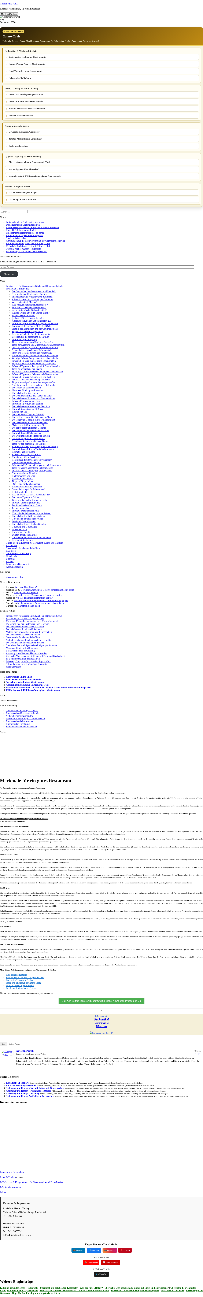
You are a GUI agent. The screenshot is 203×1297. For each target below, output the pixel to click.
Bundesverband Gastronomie (19, 721)
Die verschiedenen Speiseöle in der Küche (32, 326)
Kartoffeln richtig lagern (29, 606)
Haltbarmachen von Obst (23, 476)
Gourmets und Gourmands (24, 526)
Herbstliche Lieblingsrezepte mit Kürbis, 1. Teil (28, 246)
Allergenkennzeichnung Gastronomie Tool (27, 685)
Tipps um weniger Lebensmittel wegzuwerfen (33, 382)
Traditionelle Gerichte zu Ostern (27, 505)
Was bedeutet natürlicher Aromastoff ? (30, 304)
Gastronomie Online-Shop (18, 553)
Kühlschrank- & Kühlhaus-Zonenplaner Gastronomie (35, 176)
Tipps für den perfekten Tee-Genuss (28, 444)
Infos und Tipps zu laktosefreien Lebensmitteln (34, 361)
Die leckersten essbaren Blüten (26, 387)
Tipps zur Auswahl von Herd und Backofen (32, 342)
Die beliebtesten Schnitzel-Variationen (30, 422)
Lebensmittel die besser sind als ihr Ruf (30, 337)
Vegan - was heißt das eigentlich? (27, 331)
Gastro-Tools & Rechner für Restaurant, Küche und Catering (34, 543)
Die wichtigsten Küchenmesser (26, 433)
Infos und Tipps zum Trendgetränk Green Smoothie (36, 366)
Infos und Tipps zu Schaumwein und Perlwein (33, 377)
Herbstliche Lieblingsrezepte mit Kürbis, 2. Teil (28, 243)
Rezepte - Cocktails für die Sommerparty (31, 334)
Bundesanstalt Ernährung (18, 724)
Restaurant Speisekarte (22, 540)
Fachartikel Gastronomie (17, 288)
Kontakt (10, 561)
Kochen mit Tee (19, 411)
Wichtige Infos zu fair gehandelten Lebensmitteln (35, 358)
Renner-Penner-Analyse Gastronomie (27, 64)
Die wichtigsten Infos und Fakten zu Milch (32, 395)
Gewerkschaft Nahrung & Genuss (22, 710)
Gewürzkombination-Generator (24, 132)
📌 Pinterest (125, 1250)
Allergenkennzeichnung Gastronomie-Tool (29, 162)
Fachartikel (101, 1019)
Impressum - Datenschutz (18, 564)
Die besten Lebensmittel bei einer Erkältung (32, 417)
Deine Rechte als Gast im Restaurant (23, 224)
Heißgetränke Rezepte (22, 492)
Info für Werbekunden (10, 1187)
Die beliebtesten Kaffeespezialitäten (28, 516)
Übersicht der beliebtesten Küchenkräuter (31, 513)
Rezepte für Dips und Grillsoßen (27, 486)
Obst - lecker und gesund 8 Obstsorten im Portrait (35, 347)
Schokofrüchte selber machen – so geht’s (25, 233)
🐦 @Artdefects (101, 1274)
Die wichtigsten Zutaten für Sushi (27, 409)
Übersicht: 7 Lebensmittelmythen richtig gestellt (135, 1290)
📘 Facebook (94, 1250)
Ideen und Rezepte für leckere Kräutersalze (32, 353)
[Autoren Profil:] (8, 1055)
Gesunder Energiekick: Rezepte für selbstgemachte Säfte (47, 589)
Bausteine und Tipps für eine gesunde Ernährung (35, 446)
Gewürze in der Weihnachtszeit (26, 462)
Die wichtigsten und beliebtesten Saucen (31, 436)
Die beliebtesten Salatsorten (25, 393)
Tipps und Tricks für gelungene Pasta (29, 500)
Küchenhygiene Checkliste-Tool (24, 169)
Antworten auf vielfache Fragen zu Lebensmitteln (35, 355)
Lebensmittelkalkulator (20, 78)
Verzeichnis (11, 556)
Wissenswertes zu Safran (23, 315)
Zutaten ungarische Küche (24, 534)
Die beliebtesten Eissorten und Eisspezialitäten (33, 398)
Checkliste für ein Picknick (24, 473)
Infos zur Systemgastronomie (25, 510)
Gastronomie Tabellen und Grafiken (23, 548)
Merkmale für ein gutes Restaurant (28, 390)
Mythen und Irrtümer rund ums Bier (28, 425)
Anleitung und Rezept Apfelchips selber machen (30, 1096)
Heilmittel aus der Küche (23, 452)
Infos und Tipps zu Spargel (24, 339)
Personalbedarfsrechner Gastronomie (27, 108)
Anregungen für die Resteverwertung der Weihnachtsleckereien (35, 241)
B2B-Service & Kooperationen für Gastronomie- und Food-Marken (31, 1182)
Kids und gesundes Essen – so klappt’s (19, 1288)
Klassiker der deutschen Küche (26, 454)
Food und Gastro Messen (24, 521)
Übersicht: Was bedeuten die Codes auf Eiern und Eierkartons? (136, 1288)
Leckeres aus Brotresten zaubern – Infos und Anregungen (41, 600)
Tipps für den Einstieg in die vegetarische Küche (36, 1293)
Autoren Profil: (25, 1050)
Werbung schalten (14, 567)
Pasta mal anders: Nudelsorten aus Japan (25, 222)
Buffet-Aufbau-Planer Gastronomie (26, 101)
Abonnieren (9, 274)
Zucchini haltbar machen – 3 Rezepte (23, 249)
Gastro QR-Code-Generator (22, 199)
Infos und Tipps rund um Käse (26, 401)
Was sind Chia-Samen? (26, 587)
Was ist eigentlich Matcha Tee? (26, 302)
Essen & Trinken (8, 1177)
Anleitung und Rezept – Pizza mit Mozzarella (28, 1091)
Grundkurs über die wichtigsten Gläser (30, 441)
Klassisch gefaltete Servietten (25, 457)
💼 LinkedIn (78, 1250)
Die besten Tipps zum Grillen (25, 497)
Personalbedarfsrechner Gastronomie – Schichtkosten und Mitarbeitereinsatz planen (48, 687)
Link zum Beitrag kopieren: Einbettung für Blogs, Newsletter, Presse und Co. (101, 1001)
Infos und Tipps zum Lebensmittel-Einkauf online (35, 374)
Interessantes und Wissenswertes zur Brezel (32, 296)
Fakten (3, 1192)
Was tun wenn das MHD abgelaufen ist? (31, 494)
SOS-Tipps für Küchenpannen (26, 484)
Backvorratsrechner (18, 146)
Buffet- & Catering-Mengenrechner (26, 94)
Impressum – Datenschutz (12, 1172)
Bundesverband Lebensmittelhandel (23, 713)
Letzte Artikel (14, 1044)
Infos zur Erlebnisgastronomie (26, 502)
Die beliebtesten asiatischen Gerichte (29, 524)
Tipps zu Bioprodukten (22, 481)
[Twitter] (199, 1054)
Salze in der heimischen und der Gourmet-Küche (35, 329)
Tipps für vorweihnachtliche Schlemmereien (32, 468)
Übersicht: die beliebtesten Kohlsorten (59, 1288)
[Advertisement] (89, 754)
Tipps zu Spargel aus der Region (27, 369)
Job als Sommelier (20, 508)
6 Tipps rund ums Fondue (26, 592)
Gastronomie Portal (9, 3)
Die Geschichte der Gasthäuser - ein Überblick (34, 291)
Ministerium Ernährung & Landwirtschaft (25, 718)
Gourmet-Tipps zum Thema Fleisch (28, 438)
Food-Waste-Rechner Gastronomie (26, 71)
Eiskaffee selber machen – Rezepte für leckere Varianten (32, 227)
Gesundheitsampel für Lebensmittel (28, 489)
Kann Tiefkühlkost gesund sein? (21, 230)
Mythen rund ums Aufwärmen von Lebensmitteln (40, 603)
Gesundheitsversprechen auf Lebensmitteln (32, 350)
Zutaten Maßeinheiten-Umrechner (25, 139)
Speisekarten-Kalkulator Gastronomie (27, 57)
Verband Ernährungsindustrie (19, 716)
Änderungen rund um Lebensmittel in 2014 (32, 320)
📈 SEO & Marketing (110, 1262)
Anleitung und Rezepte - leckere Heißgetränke (33, 385)
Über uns (10, 559)
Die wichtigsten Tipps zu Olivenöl (28, 414)
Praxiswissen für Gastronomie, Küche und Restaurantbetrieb (34, 286)
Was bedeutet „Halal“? (91, 1288)
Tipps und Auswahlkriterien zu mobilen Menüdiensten (37, 371)
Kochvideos (11, 545)
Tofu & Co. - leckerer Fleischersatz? (29, 307)
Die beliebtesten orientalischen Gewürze (31, 406)
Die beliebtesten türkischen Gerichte (29, 427)
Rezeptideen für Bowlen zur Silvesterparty (32, 460)
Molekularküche (19, 529)
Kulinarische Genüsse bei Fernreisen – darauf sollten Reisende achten (74, 1290)
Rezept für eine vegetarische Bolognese (24, 235)
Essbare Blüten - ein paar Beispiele (28, 318)
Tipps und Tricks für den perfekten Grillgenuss (34, 363)
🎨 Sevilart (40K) (91, 1262)
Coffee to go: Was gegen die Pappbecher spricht (40, 595)
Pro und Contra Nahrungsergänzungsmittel (32, 470)
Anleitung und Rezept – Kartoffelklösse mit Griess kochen (35, 1088)
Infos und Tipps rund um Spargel (27, 403)
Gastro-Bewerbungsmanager (23, 192)
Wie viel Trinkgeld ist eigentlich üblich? (34, 597)
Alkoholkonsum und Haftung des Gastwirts (32, 299)
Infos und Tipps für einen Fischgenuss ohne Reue (35, 323)
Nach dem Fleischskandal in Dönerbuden (31, 537)
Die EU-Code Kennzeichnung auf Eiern (31, 379)
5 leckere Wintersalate (16, 238)
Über (3, 1044)
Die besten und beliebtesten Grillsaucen (30, 430)
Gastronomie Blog (14, 577)
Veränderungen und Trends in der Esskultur (26, 251)
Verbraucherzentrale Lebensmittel (21, 726)
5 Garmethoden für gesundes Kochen (29, 294)
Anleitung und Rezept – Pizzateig (22, 1093)
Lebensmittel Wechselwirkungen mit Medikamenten (36, 465)
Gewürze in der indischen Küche (27, 518)
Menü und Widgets (9, 14)
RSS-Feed (11, 551)
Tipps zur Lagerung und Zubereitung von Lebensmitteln (38, 345)
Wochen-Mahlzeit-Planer (21, 115)
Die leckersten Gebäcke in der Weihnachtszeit (33, 419)
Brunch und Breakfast (22, 532)
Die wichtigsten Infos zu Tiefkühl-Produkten (33, 449)
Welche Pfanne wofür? (22, 478)
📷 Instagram (109, 1250)
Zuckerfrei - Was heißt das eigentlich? (29, 310)
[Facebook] (195, 1054)
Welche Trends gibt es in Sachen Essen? (30, 312)
